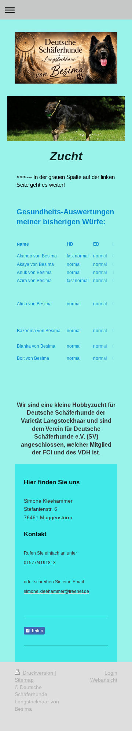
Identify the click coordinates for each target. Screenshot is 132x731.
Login (110, 673)
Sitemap (24, 680)
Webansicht (103, 680)
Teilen (36, 630)
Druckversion (38, 673)
